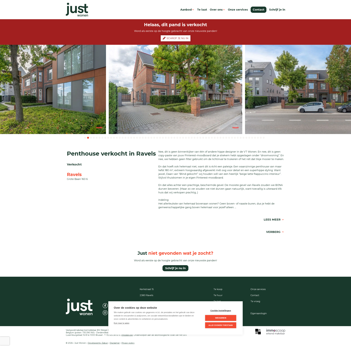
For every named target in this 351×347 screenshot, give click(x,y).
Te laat (202, 9)
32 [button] (174, 138)
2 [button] (88, 138)
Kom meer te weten (121, 323)
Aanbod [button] (186, 9)
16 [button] (128, 138)
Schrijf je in (277, 9)
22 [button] (146, 138)
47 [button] (217, 138)
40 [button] (197, 138)
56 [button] (243, 138)
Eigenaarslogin (258, 313)
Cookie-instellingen (220, 311)
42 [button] (203, 138)
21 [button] (143, 138)
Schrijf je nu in (177, 38)
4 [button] (94, 138)
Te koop (217, 289)
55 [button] (241, 138)
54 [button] (238, 138)
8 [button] (105, 138)
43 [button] (206, 138)
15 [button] (125, 138)
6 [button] (99, 138)
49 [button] (223, 138)
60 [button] (255, 138)
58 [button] (249, 138)
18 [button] (134, 138)
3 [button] (91, 138)
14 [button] (122, 138)
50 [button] (226, 138)
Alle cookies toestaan (221, 325)
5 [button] (97, 138)
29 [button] (166, 138)
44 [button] (209, 138)
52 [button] (232, 138)
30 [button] (169, 138)
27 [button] (160, 138)
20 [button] (140, 138)
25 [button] (154, 138)
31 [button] (171, 138)
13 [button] (120, 138)
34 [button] (180, 138)
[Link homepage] (77, 9)
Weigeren (220, 318)
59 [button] (252, 138)
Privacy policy (128, 343)
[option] (175, 89)
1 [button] (85, 138)
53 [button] (235, 138)
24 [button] (151, 138)
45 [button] (212, 138)
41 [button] (200, 138)
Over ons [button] (216, 9)
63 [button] (264, 138)
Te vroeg (255, 301)
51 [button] (229, 138)
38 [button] (192, 138)
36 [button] (186, 138)
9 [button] (108, 138)
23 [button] (148, 138)
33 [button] (177, 138)
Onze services (238, 9)
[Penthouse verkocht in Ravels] (175, 89)
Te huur (218, 295)
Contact (258, 9)
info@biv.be (127, 335)
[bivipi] (258, 331)
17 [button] (131, 138)
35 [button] (183, 138)
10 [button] (111, 138)
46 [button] (215, 138)
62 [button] (261, 138)
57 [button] (246, 138)
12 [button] (117, 138)
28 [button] (163, 138)
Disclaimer (115, 343)
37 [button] (189, 138)
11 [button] (114, 138)
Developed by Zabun (98, 343)
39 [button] (194, 138)
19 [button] (137, 138)
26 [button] (157, 138)
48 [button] (220, 138)
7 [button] (102, 138)
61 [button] (258, 138)
